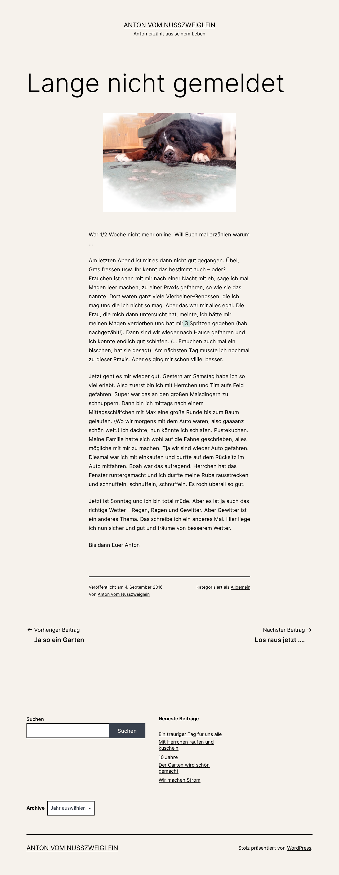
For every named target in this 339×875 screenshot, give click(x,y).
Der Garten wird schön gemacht (184, 768)
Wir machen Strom (179, 780)
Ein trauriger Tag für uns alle (190, 734)
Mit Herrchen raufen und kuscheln (186, 745)
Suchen (35, 719)
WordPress (299, 848)
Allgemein (240, 587)
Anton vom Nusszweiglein (124, 594)
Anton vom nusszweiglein (169, 25)
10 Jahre (168, 757)
